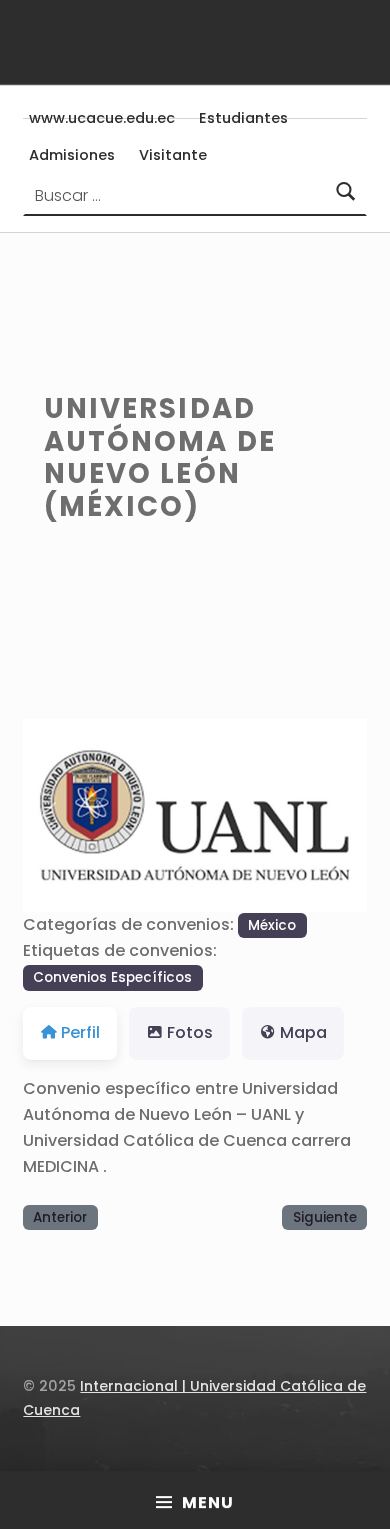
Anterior (60, 1217)
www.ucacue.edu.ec (102, 118)
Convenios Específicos (112, 977)
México (272, 925)
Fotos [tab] (190, 1032)
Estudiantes (243, 118)
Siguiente (325, 1217)
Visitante (173, 155)
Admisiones (72, 155)
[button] (48, 815)
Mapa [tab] (303, 1032)
